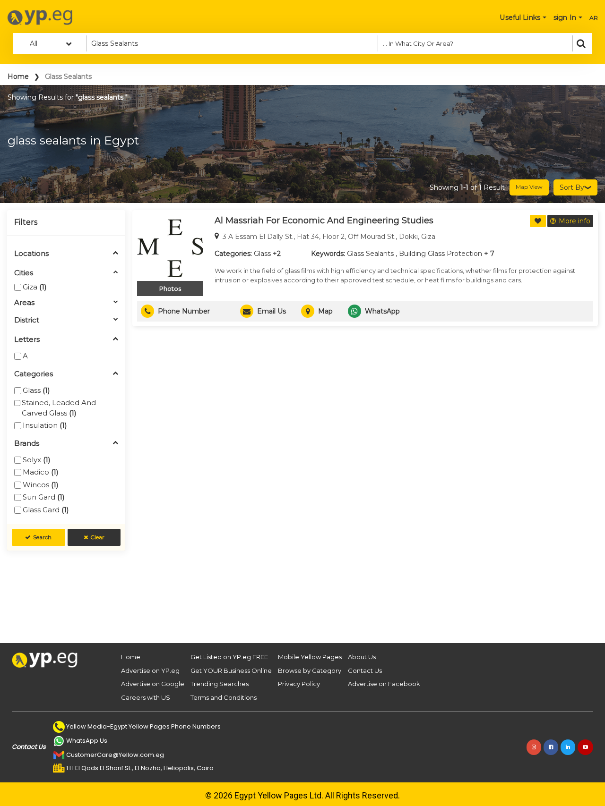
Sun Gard (44, 496)
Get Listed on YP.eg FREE (229, 657)
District (26, 320)
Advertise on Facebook (384, 683)
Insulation (45, 425)
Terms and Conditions (223, 697)
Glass (36, 390)
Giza (35, 286)
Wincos (41, 484)
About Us (362, 657)
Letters (27, 340)
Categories (33, 374)
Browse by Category (309, 670)
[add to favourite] (538, 221)
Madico (41, 471)
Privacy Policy (299, 683)
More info (574, 221)
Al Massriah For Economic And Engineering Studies (324, 220)
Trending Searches (219, 683)
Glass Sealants (370, 253)
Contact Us (365, 670)
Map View (529, 186)
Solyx (37, 459)
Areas (24, 303)
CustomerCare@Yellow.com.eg (115, 754)
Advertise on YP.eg (150, 670)
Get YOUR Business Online (231, 670)
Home (18, 76)
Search (42, 537)
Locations (31, 254)
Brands (26, 444)
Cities (23, 273)
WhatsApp (382, 311)
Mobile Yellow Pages (310, 657)
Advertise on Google (152, 683)
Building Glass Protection (440, 253)
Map (325, 311)
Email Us (271, 311)
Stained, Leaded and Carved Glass (59, 407)
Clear (97, 537)
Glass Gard (46, 509)
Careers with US (145, 697)
